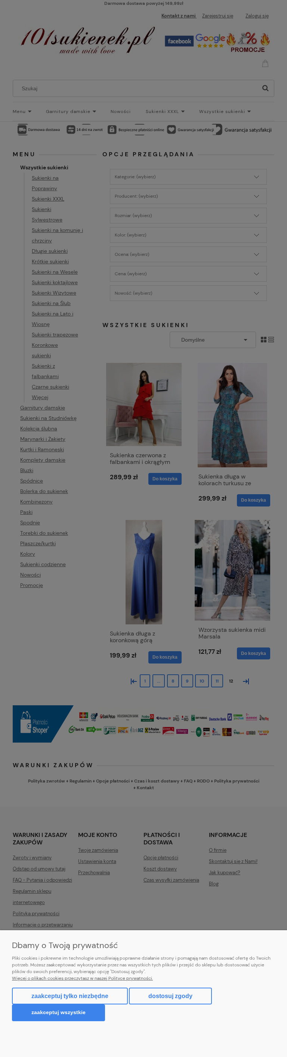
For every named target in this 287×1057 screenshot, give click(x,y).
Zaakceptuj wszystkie (58, 1012)
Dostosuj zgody (170, 996)
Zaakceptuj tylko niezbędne (69, 996)
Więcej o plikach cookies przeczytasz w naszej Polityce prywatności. (82, 978)
